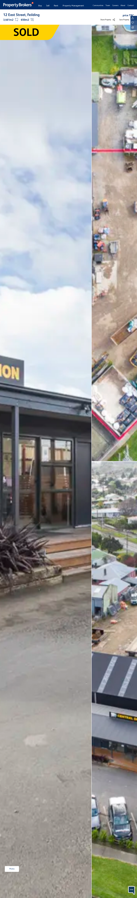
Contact (131, 5)
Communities (98, 5)
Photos (11, 869)
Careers (115, 5)
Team (108, 5)
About (123, 5)
